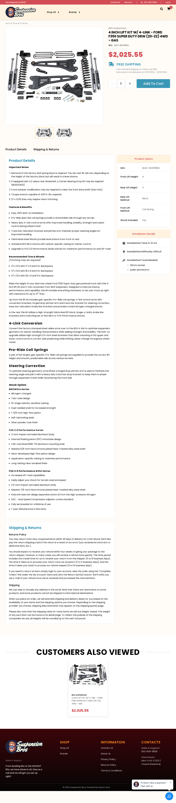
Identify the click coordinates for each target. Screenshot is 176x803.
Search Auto (104, 787)
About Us (128, 2)
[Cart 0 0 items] (168, 8)
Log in (168, 2)
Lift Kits (25, 23)
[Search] (161, 8)
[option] (54, 75)
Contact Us (115, 2)
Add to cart (154, 83)
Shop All (16, 23)
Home (8, 23)
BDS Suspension (79, 695)
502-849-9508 (150, 2)
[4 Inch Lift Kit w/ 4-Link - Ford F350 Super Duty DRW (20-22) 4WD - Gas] (88, 676)
